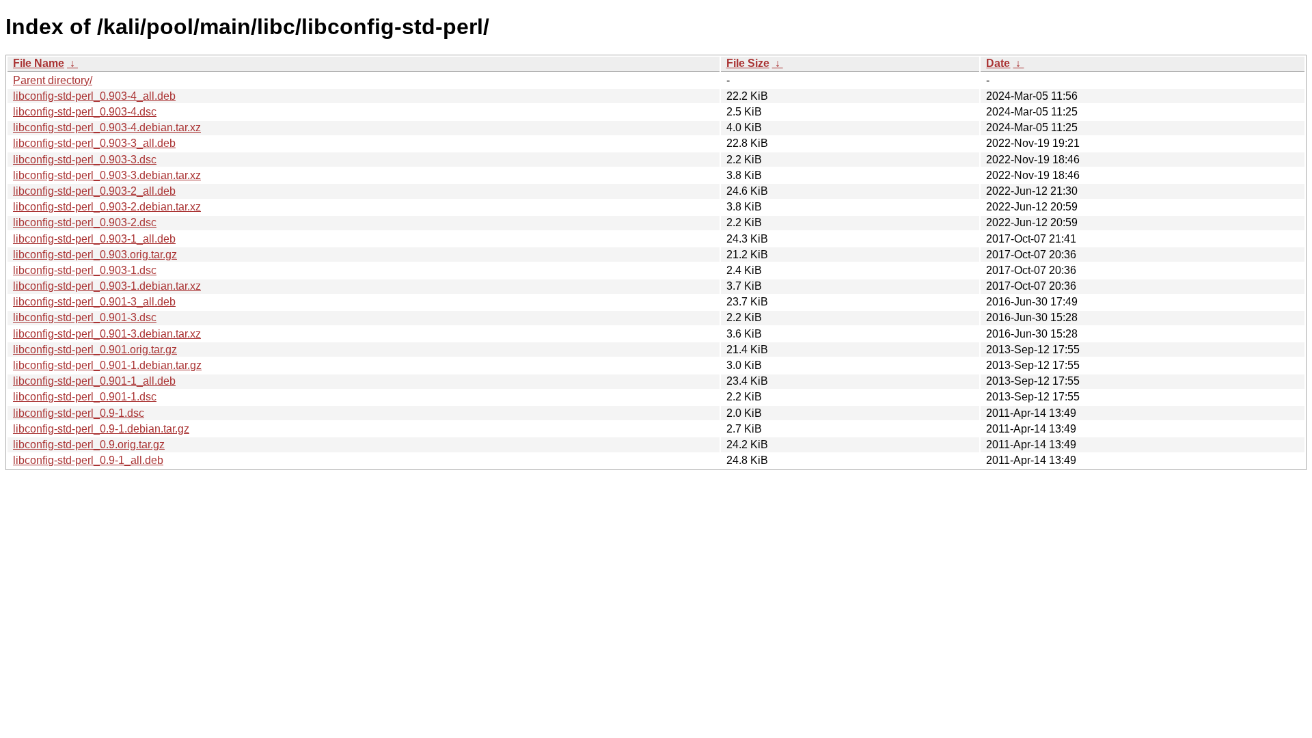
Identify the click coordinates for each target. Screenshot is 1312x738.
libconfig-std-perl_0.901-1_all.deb (94, 381)
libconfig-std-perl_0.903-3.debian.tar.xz (107, 175)
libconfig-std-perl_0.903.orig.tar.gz (95, 254)
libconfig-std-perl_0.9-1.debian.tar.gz (101, 429)
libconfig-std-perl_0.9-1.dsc (78, 413)
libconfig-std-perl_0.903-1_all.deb (94, 239)
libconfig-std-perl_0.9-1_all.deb (88, 460)
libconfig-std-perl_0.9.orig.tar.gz (89, 444)
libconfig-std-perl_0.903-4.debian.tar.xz (107, 127)
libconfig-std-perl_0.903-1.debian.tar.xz (107, 286)
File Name (38, 63)
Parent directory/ (52, 80)
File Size (747, 63)
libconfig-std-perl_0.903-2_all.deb (94, 191)
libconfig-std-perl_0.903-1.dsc (84, 270)
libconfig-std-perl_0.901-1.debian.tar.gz (107, 365)
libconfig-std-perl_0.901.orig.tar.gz (95, 349)
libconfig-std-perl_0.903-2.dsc (84, 222)
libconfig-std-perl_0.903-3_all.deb (94, 143)
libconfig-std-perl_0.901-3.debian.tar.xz (107, 334)
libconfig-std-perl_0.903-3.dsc (84, 159)
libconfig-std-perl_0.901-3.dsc (84, 317)
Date (998, 63)
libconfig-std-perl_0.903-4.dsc (84, 112)
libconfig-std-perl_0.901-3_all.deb (94, 302)
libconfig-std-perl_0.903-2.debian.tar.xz (107, 207)
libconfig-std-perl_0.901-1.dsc (84, 396)
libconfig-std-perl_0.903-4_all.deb (94, 96)
